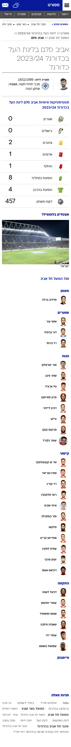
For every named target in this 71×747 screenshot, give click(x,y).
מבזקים (36, 14)
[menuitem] (51, 14)
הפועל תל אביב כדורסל (33, 715)
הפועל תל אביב (59, 38)
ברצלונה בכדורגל (58, 709)
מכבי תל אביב (38, 24)
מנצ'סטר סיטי (61, 732)
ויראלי (8, 14)
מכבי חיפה (6, 24)
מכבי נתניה (8, 721)
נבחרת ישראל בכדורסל (39, 732)
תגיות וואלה (60, 695)
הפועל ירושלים (10, 709)
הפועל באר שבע (33, 708)
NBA (66, 703)
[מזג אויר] (16, 5)
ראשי (65, 14)
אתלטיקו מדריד (48, 703)
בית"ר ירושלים (26, 703)
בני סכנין (6, 703)
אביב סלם (37, 38)
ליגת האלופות (60, 721)
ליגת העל (41, 721)
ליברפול (6, 715)
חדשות (51, 14)
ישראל (65, 266)
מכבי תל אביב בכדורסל (14, 726)
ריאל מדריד (19, 732)
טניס (15, 715)
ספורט (54, 5)
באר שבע (21, 24)
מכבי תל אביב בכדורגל (53, 726)
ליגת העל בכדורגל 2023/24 (37, 33)
